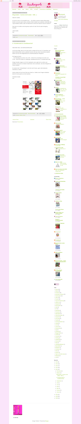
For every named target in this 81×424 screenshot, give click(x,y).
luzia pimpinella (58, 279)
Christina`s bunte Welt (60, 77)
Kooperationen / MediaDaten (45, 9)
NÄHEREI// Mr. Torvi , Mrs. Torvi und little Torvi (63, 89)
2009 (57, 396)
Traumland (57, 73)
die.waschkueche (59, 114)
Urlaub (56, 323)
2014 (57, 363)
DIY (56, 308)
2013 (57, 365)
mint (56, 357)
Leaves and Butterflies (60, 181)
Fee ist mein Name (59, 209)
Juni (58, 384)
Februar (58, 390)
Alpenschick (58, 123)
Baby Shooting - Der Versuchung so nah (63, 164)
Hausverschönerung (59, 300)
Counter (56, 45)
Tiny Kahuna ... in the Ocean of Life (60, 99)
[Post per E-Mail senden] (36, 35)
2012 (57, 367)
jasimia (57, 87)
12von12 (57, 326)
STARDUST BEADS (59, 223)
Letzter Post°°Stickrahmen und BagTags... (63, 82)
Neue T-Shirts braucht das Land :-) (63, 132)
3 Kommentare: (31, 35)
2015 (57, 362)
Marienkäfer (57, 345)
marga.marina (58, 192)
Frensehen (57, 336)
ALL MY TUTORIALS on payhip (63, 109)
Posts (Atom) (20, 121)
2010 (57, 394)
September (59, 380)
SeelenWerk (58, 137)
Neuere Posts (15, 119)
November (59, 371)
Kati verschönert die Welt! (61, 169)
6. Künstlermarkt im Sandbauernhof (22, 43)
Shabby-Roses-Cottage (60, 115)
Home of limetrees (59, 178)
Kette (56, 342)
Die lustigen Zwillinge (60, 144)
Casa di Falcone (59, 216)
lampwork (57, 316)
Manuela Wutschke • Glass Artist (60, 51)
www (17, 37)
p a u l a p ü (57, 231)
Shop (31, 9)
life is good (57, 106)
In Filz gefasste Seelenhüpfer (58, 271)
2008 (57, 398)
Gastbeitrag (57, 339)
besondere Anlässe (59, 294)
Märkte (27, 9)
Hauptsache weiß (59, 147)
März (58, 388)
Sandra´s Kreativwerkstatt (59, 220)
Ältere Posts (48, 119)
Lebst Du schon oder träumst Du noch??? (63, 118)
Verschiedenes (58, 78)
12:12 (56, 324)
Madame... (62, 124)
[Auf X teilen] (40, 35)
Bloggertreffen (58, 333)
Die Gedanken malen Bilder (60, 244)
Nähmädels (57, 313)
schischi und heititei (59, 189)
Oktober (58, 372)
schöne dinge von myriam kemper (59, 213)
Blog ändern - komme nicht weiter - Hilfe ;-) (24, 15)
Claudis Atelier (58, 80)
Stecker (57, 352)
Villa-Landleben (58, 252)
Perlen (19, 9)
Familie (56, 320)
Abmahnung (57, 328)
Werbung (57, 355)
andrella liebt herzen (59, 65)
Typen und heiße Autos (60, 354)
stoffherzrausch (58, 130)
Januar (58, 392)
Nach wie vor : (63, 148)
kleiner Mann (58, 305)
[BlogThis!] (39, 35)
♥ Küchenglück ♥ (63, 66)
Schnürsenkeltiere (59, 321)
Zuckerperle (62, 14)
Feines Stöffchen (59, 94)
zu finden (36, 9)
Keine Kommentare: (32, 113)
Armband (57, 331)
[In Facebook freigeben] (41, 35)
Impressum (55, 9)
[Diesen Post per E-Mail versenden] (38, 35)
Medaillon (57, 347)
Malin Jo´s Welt (58, 162)
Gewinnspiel (58, 295)
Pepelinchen (58, 58)
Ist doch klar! (57, 145)
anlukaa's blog (58, 201)
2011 (57, 369)
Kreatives (17, 115)
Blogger (47, 421)
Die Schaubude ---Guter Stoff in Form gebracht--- (60, 261)
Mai (57, 386)
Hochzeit (57, 341)
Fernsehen (57, 312)
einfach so (57, 302)
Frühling (57, 337)
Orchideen (57, 349)
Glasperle (57, 303)
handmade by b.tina (59, 154)
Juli (57, 382)
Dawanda (57, 310)
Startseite (14, 9)
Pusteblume (58, 240)
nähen (56, 297)
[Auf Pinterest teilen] (42, 35)
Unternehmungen (59, 315)
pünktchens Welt (59, 173)
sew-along (57, 318)
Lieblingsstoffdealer (59, 344)
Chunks (57, 334)
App (23, 9)
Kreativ (56, 299)
